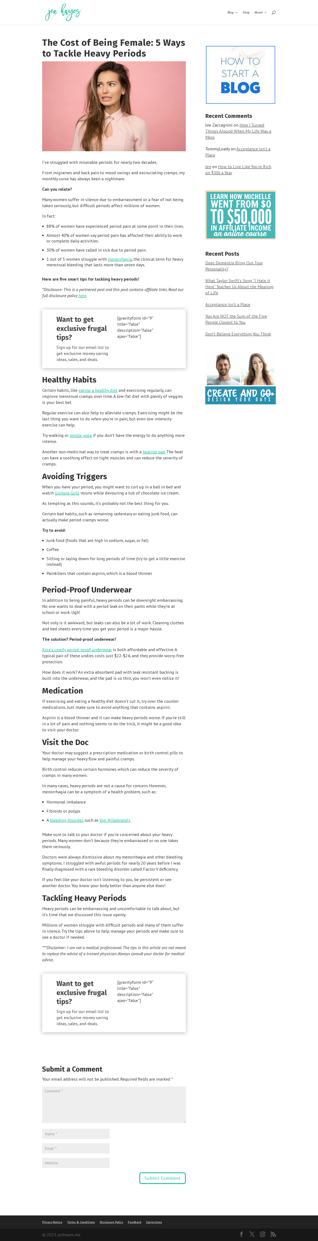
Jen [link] (208, 166)
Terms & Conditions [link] (81, 1222)
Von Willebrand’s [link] (114, 820)
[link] (63, 12)
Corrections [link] (154, 1222)
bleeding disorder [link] (66, 820)
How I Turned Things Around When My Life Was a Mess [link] (238, 131)
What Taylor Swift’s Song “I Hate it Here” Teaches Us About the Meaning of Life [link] (239, 287)
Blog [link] (231, 12)
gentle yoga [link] (81, 435)
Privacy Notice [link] (52, 1222)
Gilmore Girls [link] (67, 493)
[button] (162, 1178)
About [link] (258, 12)
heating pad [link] (154, 452)
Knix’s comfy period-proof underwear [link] (77, 649)
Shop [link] (246, 12)
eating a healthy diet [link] (98, 390)
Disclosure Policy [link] (111, 1222)
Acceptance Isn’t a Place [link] (227, 304)
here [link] (82, 295)
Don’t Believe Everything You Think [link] (238, 334)
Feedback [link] (134, 1222)
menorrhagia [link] (120, 259)
